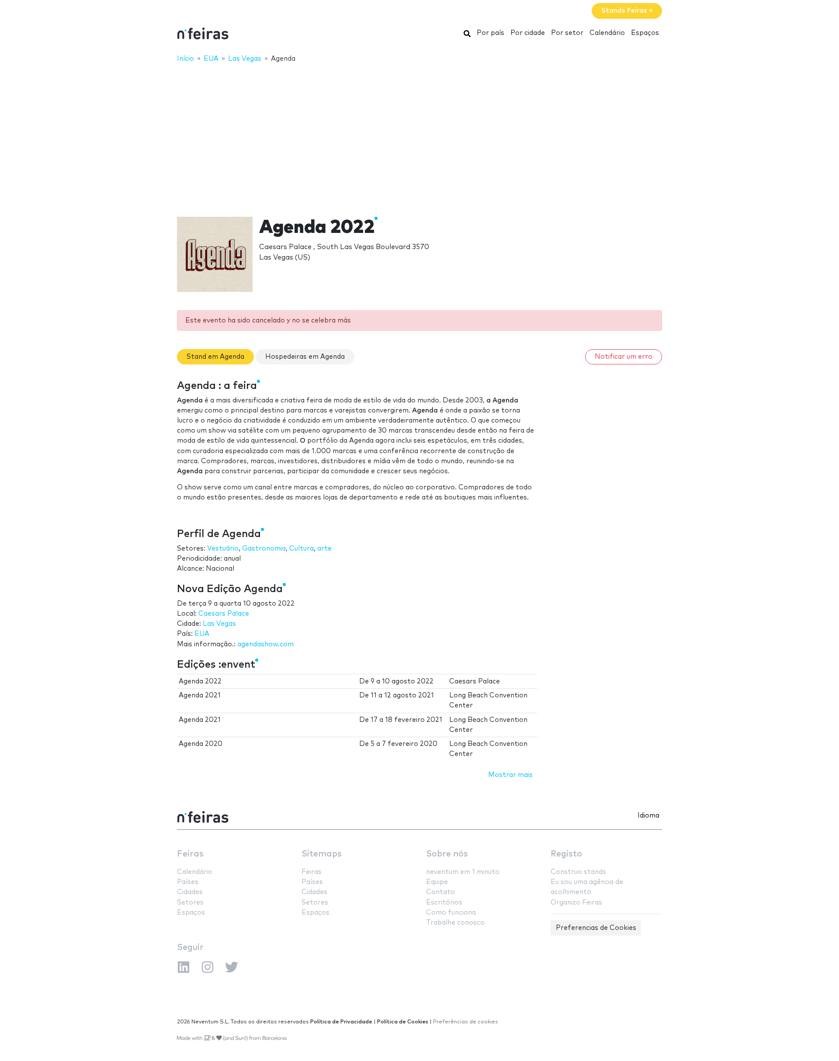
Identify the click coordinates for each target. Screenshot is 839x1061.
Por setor (567, 33)
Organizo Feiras (576, 902)
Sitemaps (322, 854)
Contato (440, 892)
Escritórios (444, 902)
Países (187, 882)
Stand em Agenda (215, 357)
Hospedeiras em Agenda (305, 357)
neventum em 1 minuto (462, 872)
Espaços (645, 33)
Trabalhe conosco (455, 922)
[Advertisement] (419, 134)
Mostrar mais (510, 775)
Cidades (190, 892)
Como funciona (451, 912)
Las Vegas (219, 624)
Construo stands (578, 872)
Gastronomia (264, 548)
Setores (190, 902)
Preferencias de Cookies (596, 928)
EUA (201, 634)
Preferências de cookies (465, 1022)
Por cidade (527, 33)
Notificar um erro (623, 357)
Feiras (190, 854)
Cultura (301, 548)
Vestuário (223, 548)
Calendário (607, 33)
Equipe (437, 882)
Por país (490, 33)
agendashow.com (265, 644)
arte (324, 548)
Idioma (648, 815)
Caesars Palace (223, 613)
